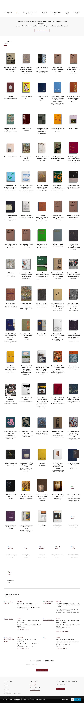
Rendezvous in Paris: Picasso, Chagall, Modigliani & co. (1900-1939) (73, 433)
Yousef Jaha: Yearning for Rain (10, 245)
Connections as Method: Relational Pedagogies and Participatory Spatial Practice (58, 98)
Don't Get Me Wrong (42, 68)
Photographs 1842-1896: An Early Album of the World (26, 464)
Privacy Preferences (65, 699)
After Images (10, 580)
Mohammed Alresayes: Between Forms (73, 216)
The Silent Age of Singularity (42, 245)
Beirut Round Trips (73, 555)
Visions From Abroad (10, 463)
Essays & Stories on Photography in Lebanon (10, 526)
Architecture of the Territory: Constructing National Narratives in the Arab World (42, 368)
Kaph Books (11, 5)
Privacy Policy (7, 691)
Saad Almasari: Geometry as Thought (58, 68)
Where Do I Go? (26, 128)
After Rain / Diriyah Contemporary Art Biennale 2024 (42, 187)
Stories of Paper (73, 366)
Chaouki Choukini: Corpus (57, 432)
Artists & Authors (30, 13)
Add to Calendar (23, 629)
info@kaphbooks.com (35, 690)
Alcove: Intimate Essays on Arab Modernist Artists (26, 335)
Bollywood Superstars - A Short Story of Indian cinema (57, 367)
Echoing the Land (58, 244)
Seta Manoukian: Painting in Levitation (26, 495)
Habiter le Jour (57, 525)
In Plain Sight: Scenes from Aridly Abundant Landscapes (57, 335)
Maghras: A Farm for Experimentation (10, 129)
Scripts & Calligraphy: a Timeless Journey (73, 399)
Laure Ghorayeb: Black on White (26, 432)
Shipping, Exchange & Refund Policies (12, 693)
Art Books (8, 13)
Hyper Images (42, 525)
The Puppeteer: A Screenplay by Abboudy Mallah (57, 158)
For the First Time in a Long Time (10, 432)
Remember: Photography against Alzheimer (42, 217)
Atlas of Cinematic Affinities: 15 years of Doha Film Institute (26, 69)
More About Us (42, 30)
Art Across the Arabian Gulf (57, 129)
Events (44, 13)
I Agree (77, 699)
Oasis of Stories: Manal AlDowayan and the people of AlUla (26, 274)
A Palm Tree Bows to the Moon (73, 464)
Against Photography (10, 555)
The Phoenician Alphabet (10, 399)
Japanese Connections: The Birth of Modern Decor (26, 526)
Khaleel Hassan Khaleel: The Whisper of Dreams (58, 217)
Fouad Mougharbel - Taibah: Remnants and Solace (73, 69)
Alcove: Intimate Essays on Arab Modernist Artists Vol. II (73, 98)
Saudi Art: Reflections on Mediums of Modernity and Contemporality (42, 130)
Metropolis (42, 555)
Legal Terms (6, 689)
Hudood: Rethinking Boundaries (26, 304)
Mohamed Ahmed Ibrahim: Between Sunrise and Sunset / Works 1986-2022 (42, 400)
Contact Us (6, 685)
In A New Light (73, 128)
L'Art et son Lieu (42, 334)
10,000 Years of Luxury (42, 431)
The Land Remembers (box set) (10, 216)
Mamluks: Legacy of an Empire (26, 157)
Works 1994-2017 (73, 525)
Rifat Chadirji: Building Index (73, 495)
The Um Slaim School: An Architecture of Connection (26, 187)
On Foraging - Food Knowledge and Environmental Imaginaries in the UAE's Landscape (26, 369)
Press (67, 13)
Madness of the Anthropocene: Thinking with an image (73, 245)
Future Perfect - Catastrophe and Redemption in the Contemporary (10, 368)
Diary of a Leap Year (58, 555)
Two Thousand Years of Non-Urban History (10, 68)
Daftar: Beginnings (26, 96)
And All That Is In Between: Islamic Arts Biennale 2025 (10, 187)
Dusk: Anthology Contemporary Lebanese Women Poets (10, 305)
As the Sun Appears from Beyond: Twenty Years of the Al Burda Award (73, 159)
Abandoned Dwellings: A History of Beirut (42, 495)
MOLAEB (10, 273)
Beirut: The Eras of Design (26, 399)
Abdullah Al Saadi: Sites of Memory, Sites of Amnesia (73, 305)
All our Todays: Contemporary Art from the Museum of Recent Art (42, 275)
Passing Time (26, 555)
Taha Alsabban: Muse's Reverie (26, 245)
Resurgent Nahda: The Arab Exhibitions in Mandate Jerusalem (57, 274)
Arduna (10, 96)
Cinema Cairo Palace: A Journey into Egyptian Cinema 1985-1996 (73, 274)
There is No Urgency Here (42, 97)
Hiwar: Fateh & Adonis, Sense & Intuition (58, 399)
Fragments (42, 463)
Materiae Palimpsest (73, 185)
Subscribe (42, 670)
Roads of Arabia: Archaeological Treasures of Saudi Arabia (57, 465)
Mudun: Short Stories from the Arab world (42, 304)
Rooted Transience (26, 215)
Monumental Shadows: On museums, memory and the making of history (73, 336)
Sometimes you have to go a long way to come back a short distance (57, 305)
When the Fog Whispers (10, 157)
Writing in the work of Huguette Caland (42, 157)
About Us (76, 13)
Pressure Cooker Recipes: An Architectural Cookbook (58, 187)
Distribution (56, 13)
